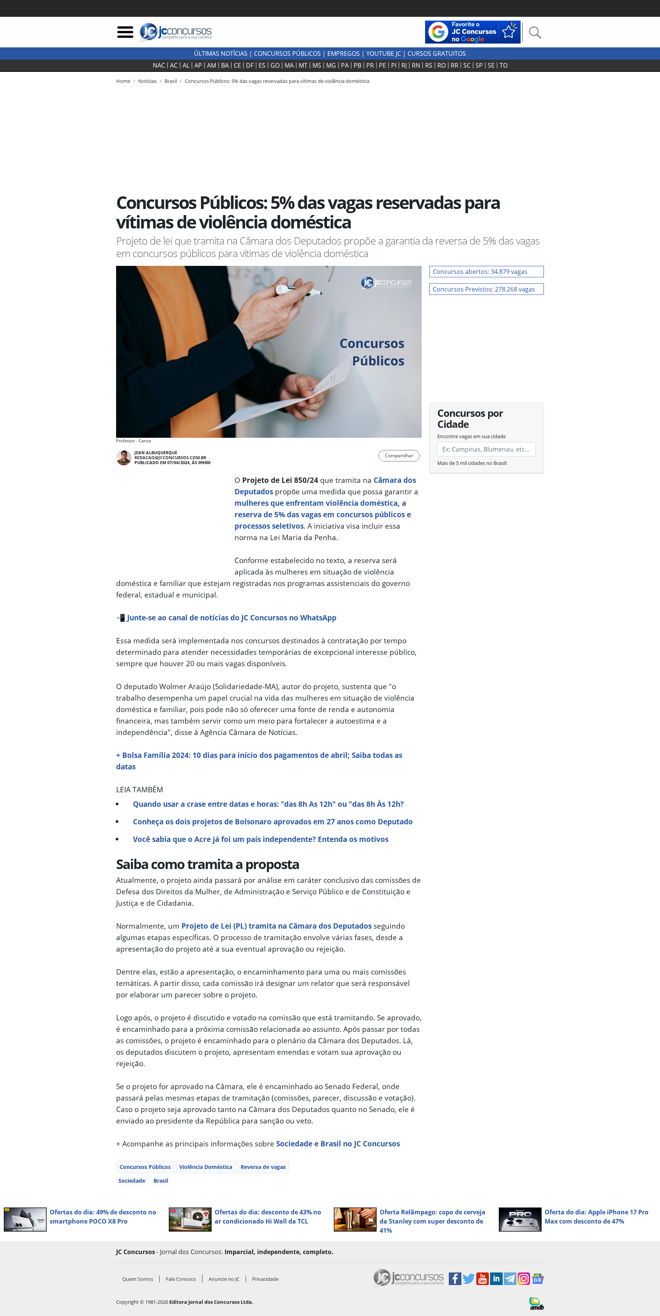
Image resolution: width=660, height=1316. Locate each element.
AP (198, 65)
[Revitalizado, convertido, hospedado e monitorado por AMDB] (536, 1303)
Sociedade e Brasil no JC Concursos (338, 1143)
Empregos (343, 53)
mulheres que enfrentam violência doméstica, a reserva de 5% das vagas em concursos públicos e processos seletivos (323, 514)
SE (491, 65)
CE (237, 65)
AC (174, 65)
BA (225, 65)
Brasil (161, 1180)
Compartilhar (399, 455)
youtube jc (383, 53)
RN (416, 65)
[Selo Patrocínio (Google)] (473, 31)
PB (357, 65)
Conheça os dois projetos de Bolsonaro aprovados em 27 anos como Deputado (273, 821)
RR (454, 65)
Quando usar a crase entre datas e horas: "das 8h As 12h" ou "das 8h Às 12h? (268, 804)
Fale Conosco (181, 1279)
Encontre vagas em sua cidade (471, 436)
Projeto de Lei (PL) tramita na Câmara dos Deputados (276, 926)
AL (186, 65)
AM (211, 65)
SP (479, 65)
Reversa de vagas (263, 1166)
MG (331, 65)
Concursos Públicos (145, 1166)
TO (504, 65)
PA (345, 65)
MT (303, 65)
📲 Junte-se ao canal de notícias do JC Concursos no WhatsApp (226, 617)
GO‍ (275, 65)
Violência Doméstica (205, 1166)
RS (428, 65)
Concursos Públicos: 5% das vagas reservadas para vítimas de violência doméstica (277, 81)
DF (250, 65)
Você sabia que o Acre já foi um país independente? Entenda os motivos (260, 839)
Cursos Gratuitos (437, 53)
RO (441, 65)
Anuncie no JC (224, 1279)
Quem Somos (137, 1279)
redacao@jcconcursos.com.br (170, 457)
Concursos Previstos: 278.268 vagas (484, 289)
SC (467, 65)
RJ (404, 65)
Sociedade (131, 1180)
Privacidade (265, 1279)
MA (289, 65)
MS (316, 65)
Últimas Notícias (220, 53)
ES (262, 65)
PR (370, 65)
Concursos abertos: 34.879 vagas (480, 271)
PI (393, 65)
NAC (159, 65)
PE (382, 65)
